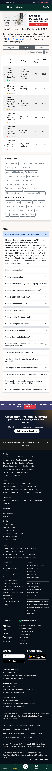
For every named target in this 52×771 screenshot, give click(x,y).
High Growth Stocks (10, 463)
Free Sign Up (14, 661)
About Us (22, 640)
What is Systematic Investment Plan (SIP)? (22, 234)
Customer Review (33, 596)
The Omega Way (33, 587)
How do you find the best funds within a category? (21, 360)
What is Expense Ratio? (14, 310)
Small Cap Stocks (28, 469)
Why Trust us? (32, 593)
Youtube (8, 634)
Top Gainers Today (26, 463)
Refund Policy (22, 725)
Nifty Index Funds (9, 492)
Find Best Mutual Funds (11, 483)
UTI (27, 215)
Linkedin (8, 626)
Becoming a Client (33, 583)
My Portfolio (31, 575)
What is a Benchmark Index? (16, 304)
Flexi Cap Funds (12, 163)
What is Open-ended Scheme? (17, 337)
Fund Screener (26, 483)
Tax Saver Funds (31, 172)
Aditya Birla (10, 202)
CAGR (31, 500)
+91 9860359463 (25, 628)
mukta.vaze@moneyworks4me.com (20, 689)
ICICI (14, 206)
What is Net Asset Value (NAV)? (18, 297)
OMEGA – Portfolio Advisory (37, 605)
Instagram (9, 638)
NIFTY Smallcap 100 (13, 189)
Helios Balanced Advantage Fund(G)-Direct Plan (11, 102)
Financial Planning (9, 598)
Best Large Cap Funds (27, 489)
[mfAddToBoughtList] (46, 52)
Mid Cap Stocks (8, 472)
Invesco (30, 206)
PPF (25, 500)
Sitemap (5, 605)
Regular (11, 47)
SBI (7, 215)
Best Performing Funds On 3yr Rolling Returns (19, 548)
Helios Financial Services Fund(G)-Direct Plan (11, 72)
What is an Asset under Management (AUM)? (23, 290)
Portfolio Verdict (33, 578)
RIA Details (26, 446)
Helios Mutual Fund (15, 39)
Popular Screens (32, 457)
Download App (10, 2)
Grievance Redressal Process (13, 733)
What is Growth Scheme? (15, 330)
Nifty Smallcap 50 (28, 185)
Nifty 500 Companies (26, 466)
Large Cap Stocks (22, 472)
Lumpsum (14, 500)
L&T (43, 206)
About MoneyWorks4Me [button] (39, 759)
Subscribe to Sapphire (27, 431)
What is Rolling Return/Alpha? (17, 324)
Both (42, 47)
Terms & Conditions (35, 725)
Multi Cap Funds (26, 168)
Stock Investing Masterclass (13, 574)
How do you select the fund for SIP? (20, 352)
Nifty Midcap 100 (29, 180)
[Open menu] (3, 7)
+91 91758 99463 (17, 706)
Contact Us (23, 644)
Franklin (41, 202)
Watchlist (6, 516)
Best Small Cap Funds (29, 486)
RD (21, 500)
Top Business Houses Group (13, 533)
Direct (26, 47)
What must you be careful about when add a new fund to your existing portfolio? (23, 382)
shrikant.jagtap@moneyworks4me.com (21, 675)
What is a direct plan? (14, 270)
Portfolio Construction (11, 602)
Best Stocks (20, 457)
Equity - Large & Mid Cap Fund (24, 88)
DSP (35, 202)
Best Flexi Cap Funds (10, 489)
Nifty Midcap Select (13, 180)
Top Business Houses (24, 460)
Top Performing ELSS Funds (13, 551)
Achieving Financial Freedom (13, 592)
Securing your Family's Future (13, 586)
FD (8, 500)
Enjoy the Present (9, 589)
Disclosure (16, 729)
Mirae (8, 210)
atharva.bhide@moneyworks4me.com (21, 703)
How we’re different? (34, 590)
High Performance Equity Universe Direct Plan (19, 554)
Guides (5, 577)
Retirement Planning (10, 583)
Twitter (7, 641)
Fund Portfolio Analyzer (11, 486)
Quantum (30, 210)
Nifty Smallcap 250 (13, 185)
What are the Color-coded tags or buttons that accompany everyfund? (24, 345)
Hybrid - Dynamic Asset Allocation (23, 103)
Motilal (15, 210)
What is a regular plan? (14, 277)
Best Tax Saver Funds (25, 492)
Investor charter (36, 733)
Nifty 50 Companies (10, 466)
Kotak (38, 206)
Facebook (9, 630)
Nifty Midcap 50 (33, 176)
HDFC (8, 206)
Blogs (5, 565)
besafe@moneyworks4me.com (30, 625)
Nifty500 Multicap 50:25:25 (35, 193)
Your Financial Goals (10, 580)
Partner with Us (24, 634)
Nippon (38, 210)
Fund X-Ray (31, 572)
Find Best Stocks (9, 527)
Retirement (6, 503)
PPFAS (22, 210)
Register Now (30, 407)
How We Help (7, 595)
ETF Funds (21, 176)
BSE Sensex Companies (11, 469)
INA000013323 (41, 442)
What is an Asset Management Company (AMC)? (25, 284)
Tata (22, 215)
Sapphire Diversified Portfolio (38, 608)
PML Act (25, 729)
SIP (4, 500)
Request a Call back (26, 631)
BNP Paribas (26, 202)
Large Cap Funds (26, 163)
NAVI (32, 215)
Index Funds (10, 176)
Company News (8, 460)
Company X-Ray (33, 568)
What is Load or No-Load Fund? (18, 317)
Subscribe (44, 2)
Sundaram (14, 215)
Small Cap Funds (12, 168)
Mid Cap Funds (40, 163)
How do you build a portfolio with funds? (21, 368)
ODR (27, 733)
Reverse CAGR (40, 500)
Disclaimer (6, 729)
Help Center (36, 2)
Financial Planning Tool (35, 565)
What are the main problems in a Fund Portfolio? (24, 390)
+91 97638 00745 (17, 678)
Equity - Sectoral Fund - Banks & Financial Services (24, 74)
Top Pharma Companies (11, 475)
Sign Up (46, 7)
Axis (18, 202)
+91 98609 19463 (17, 692)
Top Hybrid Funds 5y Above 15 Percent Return (19, 557)
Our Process (23, 637)
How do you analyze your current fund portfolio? (25, 374)
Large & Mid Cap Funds (14, 172)
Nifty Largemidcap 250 (14, 193)
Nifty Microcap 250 (30, 189)
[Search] (25, 766)
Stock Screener (8, 457)
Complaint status (9, 725)
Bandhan (22, 206)
